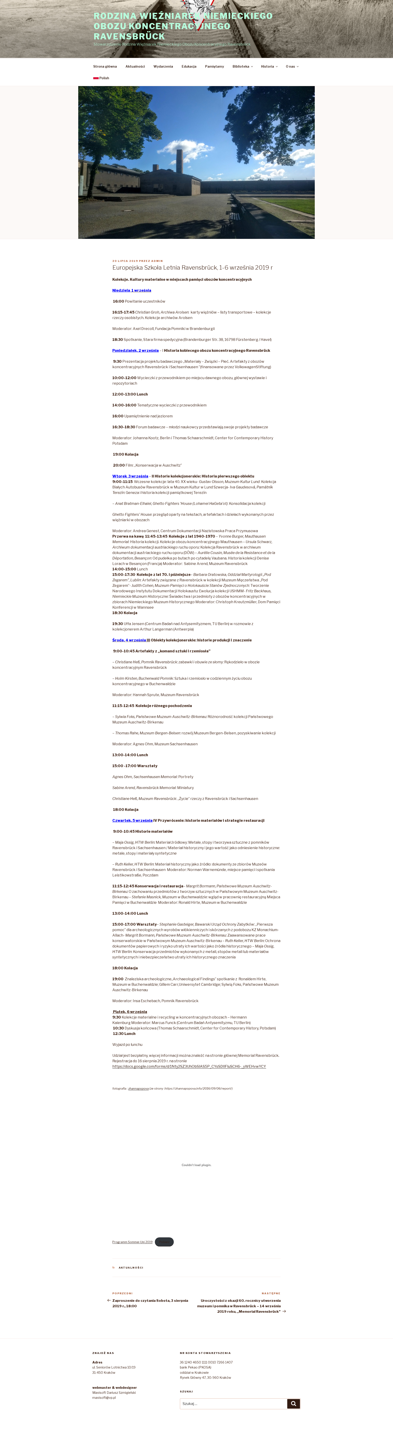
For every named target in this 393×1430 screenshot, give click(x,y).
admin (157, 261)
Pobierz (164, 1242)
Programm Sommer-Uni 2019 (132, 1242)
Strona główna (105, 66)
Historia (267, 66)
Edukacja (189, 66)
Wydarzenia (163, 66)
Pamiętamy (214, 66)
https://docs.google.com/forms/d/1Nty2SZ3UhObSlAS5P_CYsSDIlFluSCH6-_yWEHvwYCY (189, 1066)
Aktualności (135, 66)
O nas (290, 66)
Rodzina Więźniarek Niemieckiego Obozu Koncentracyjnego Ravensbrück (183, 26)
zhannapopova (138, 1088)
